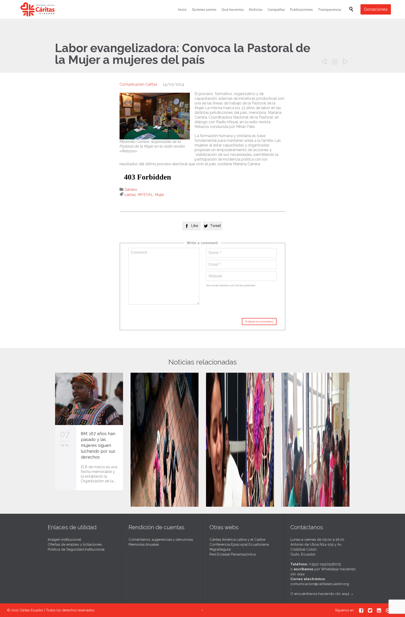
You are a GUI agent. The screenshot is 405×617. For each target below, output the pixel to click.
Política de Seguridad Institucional (76, 549)
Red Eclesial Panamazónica (233, 554)
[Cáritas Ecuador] (37, 9)
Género (130, 189)
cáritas (130, 194)
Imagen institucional (64, 539)
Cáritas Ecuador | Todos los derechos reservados (57, 610)
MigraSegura (220, 549)
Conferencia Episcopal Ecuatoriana (239, 544)
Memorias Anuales (144, 544)
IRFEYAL (145, 194)
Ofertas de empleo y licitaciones (75, 544)
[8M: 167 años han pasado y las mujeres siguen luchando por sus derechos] (89, 399)
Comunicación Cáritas (138, 84)
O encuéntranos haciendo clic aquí (319, 594)
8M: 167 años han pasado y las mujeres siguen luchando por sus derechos (98, 445)
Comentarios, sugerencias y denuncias (161, 539)
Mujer (159, 194)
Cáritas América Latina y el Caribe (237, 539)
